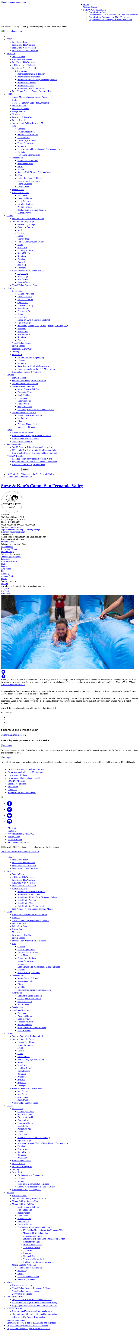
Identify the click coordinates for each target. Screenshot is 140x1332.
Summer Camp (7, 542)
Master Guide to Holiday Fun (35, 1233)
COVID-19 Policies (16, 781)
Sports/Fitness (24, 239)
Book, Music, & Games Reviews (32, 210)
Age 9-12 (22, 265)
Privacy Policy (14, 836)
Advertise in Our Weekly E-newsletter (28, 464)
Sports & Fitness (25, 296)
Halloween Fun (24, 401)
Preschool (22, 259)
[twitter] (9, 809)
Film (3, 571)
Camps (10, 215)
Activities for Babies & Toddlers (31, 74)
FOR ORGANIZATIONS (94, 10)
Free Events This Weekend (23, 45)
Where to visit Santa (31, 1242)
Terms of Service (15, 839)
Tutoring (15, 352)
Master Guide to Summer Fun (25, 383)
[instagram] (9, 821)
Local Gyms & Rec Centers (29, 181)
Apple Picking (24, 395)
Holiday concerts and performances (38, 1262)
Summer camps (7, 551)
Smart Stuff (17, 354)
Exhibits (21, 152)
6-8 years (5, 591)
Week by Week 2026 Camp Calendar (28, 271)
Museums (16, 114)
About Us (12, 828)
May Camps (23, 273)
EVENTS (11, 53)
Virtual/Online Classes (21, 343)
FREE (9, 39)
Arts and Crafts (7, 576)
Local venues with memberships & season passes (39, 149)
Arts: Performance (9, 561)
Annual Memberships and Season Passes (29, 97)
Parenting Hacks (25, 198)
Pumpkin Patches (25, 406)
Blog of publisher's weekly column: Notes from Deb (34, 453)
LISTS (9, 94)
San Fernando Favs (15, 444)
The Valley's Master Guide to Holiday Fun (36, 409)
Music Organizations (26, 132)
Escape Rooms (18, 111)
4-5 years (5, 588)
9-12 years (5, 593)
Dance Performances (26, 143)
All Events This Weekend (23, 59)
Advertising (13, 786)
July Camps (23, 279)
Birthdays (16, 100)
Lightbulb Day (29, 1256)
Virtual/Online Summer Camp (25, 285)
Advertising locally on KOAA (21, 834)
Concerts (21, 129)
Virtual (9, 430)
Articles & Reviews (20, 192)
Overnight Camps (25, 227)
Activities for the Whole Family (31, 88)
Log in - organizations (17, 775)
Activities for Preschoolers (29, 77)
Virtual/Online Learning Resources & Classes (31, 435)
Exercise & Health (25, 299)
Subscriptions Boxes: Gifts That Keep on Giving (44, 1239)
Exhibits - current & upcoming (31, 357)
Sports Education (25, 184)
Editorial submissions (17, 784)
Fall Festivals (23, 404)
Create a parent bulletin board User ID (24, 778)
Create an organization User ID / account (25, 772)
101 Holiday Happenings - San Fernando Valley (44, 1230)
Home (86, 4)
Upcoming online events (22, 433)
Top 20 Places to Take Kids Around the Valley (32, 447)
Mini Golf (22, 169)
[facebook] (9, 803)
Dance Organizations (27, 140)
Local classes (17, 291)
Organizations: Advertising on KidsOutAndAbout (110, 19)
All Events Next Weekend (23, 65)
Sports (4, 578)
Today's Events (18, 56)
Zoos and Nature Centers (28, 424)
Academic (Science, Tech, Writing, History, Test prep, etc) (43, 325)
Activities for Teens (26, 85)
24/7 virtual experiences (22, 441)
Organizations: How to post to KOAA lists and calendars (113, 15)
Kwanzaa (27, 1253)
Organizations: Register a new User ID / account (110, 17)
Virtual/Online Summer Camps (25, 438)
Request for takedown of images (22, 792)
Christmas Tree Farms (32, 1236)
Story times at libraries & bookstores (33, 366)
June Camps (23, 276)
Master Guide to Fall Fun (23, 386)
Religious (22, 256)
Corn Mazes (23, 398)
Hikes (20, 166)
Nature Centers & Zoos (28, 160)
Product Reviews (25, 207)
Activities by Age (19, 71)
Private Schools (18, 120)
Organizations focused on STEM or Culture (36, 369)
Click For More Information (13, 684)
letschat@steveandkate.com (13, 532)
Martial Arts (23, 308)
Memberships (7, 546)
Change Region (90, 7)
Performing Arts (24, 311)
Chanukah (27, 1250)
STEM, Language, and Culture (31, 242)
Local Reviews (24, 201)
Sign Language (24, 323)
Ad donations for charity (18, 842)
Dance (20, 236)
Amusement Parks (25, 163)
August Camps (24, 282)
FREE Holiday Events (32, 1244)
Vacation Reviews (25, 204)
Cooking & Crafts (25, 250)
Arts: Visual (6, 569)
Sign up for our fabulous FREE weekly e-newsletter (34, 461)
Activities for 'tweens (27, 82)
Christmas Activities (31, 1247)
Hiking (21, 421)
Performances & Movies (28, 134)
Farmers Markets (19, 378)
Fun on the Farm (19, 106)
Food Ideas (22, 195)
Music (20, 230)
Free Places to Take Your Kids (25, 50)
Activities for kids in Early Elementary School (37, 79)
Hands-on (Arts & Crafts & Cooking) (34, 320)
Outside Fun (17, 158)
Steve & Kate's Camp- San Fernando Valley (42, 485)
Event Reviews (24, 213)
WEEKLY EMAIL (15, 456)
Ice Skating (22, 418)
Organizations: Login (98, 12)
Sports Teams (23, 187)
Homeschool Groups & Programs (26, 372)
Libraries (21, 360)
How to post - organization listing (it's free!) (26, 769)
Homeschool (23, 331)
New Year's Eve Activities (34, 1259)
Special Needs (18, 189)
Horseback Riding (25, 305)
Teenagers (22, 268)
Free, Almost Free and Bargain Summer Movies (32, 91)
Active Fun (17, 175)
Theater (21, 233)
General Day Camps (26, 224)
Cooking (5, 573)
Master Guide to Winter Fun (24, 412)
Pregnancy (22, 340)
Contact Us (12, 789)
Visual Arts (22, 247)
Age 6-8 (21, 262)
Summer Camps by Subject (24, 221)
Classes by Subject (26, 294)
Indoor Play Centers (20, 108)
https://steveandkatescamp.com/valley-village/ (20, 529)
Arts (14, 126)
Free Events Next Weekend (24, 48)
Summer (10, 375)
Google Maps (15, 527)
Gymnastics (23, 302)
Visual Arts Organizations (29, 155)
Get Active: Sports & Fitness (30, 178)
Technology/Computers (11, 556)
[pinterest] (9, 815)
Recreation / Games (9, 549)
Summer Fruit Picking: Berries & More (29, 123)
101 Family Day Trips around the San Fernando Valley (30, 474)
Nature (20, 244)
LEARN (10, 288)
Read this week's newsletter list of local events (32, 459)
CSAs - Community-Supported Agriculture (30, 103)
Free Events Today (20, 42)
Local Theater (24, 137)
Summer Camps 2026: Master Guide (28, 218)
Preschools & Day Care (22, 117)
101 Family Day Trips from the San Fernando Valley (34, 450)
